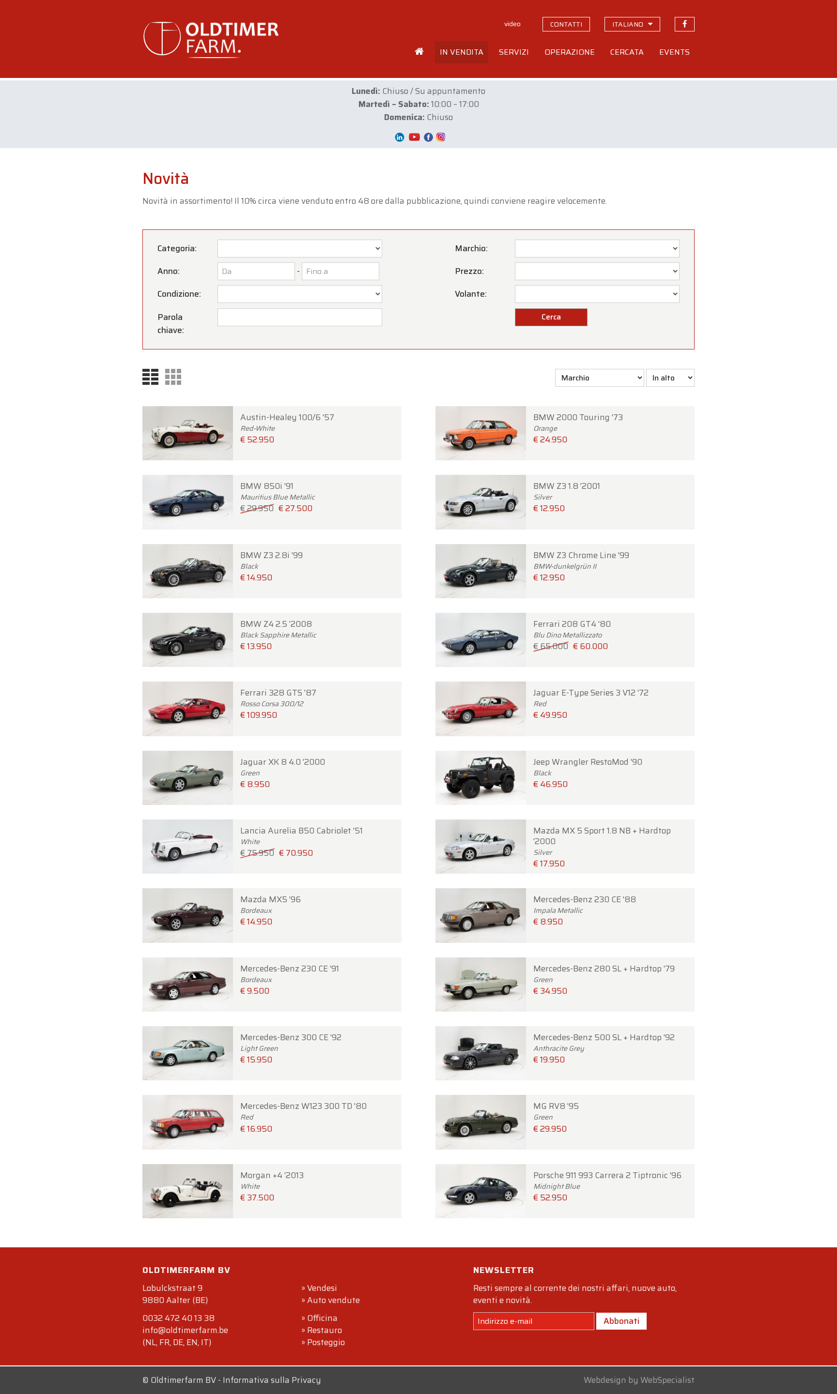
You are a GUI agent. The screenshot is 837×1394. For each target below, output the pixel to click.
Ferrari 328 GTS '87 (278, 703)
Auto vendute (333, 1300)
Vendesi (322, 1288)
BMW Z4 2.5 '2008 (278, 635)
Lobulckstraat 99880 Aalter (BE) (175, 1294)
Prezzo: (469, 271)
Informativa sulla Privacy (272, 1380)
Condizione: (179, 294)
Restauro (324, 1330)
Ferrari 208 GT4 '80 (572, 635)
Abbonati (621, 1321)
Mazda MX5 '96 (270, 910)
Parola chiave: (170, 323)
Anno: (168, 271)
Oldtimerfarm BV (183, 1380)
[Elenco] (152, 376)
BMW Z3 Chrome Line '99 (581, 566)
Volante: (471, 294)
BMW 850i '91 (277, 497)
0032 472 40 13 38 (178, 1318)
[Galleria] (175, 376)
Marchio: (471, 248)
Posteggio (326, 1342)
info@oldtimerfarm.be (185, 1330)
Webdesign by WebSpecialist (639, 1380)
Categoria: (177, 248)
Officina (322, 1318)
